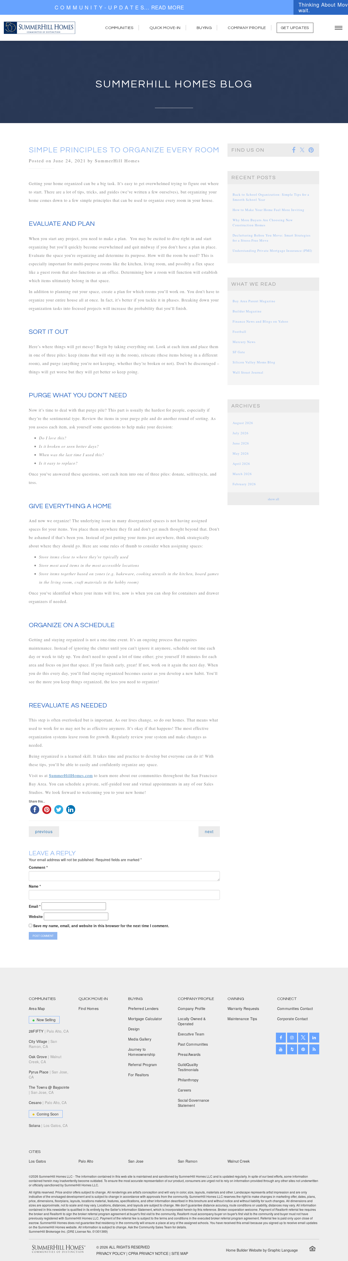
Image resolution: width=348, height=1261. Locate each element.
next (209, 831)
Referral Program (142, 1064)
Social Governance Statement (193, 1103)
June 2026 (241, 443)
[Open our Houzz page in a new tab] (292, 1049)
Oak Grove (45, 1059)
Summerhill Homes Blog (174, 84)
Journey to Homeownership (141, 1052)
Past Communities (193, 1044)
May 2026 (241, 453)
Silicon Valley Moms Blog (254, 362)
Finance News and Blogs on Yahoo (260, 321)
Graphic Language (283, 1250)
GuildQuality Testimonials (188, 1067)
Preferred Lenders (143, 1008)
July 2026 (241, 433)
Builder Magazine (247, 311)
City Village (43, 1044)
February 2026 (244, 484)
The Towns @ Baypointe (49, 1090)
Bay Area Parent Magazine (254, 301)
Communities (119, 28)
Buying (204, 28)
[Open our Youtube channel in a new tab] (281, 1049)
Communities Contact (295, 1008)
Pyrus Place (48, 1074)
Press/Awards (189, 1054)
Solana (48, 1125)
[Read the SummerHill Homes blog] (314, 1049)
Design (134, 1028)
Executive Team (191, 1033)
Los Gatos (37, 1161)
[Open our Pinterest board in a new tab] (303, 1049)
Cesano (48, 1102)
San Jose (136, 1161)
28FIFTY (49, 1031)
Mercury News (244, 341)
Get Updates (295, 28)
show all (273, 499)
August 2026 (243, 423)
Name (35, 886)
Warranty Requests (243, 1008)
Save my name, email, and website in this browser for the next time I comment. (101, 925)
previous (44, 831)
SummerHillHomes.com (71, 775)
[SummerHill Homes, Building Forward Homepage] (39, 27)
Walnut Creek (238, 1161)
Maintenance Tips (242, 1018)
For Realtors (138, 1074)
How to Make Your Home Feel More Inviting (268, 209)
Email (35, 906)
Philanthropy (188, 1079)
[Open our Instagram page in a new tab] (292, 1038)
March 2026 (242, 473)
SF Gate (239, 352)
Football (239, 331)
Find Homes (88, 1008)
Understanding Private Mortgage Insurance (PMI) (272, 250)
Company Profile (247, 28)
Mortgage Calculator (145, 1018)
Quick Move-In (165, 28)
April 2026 (241, 463)
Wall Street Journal (248, 372)
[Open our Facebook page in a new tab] (281, 1038)
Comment (38, 867)
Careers (184, 1090)
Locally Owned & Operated (192, 1021)
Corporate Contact (292, 1018)
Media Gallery (139, 1039)
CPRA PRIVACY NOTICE (148, 1253)
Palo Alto (85, 1161)
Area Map (37, 1008)
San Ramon (187, 1161)
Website (36, 916)
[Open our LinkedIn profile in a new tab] (314, 1038)
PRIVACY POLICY (110, 1253)
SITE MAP (179, 1253)
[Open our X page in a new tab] (303, 1038)
